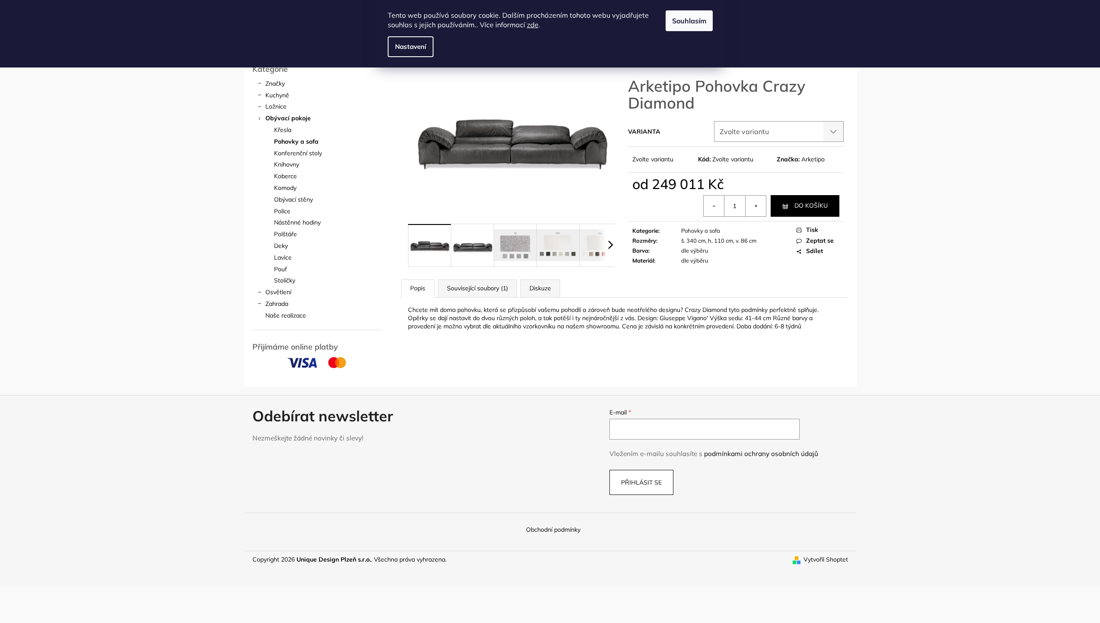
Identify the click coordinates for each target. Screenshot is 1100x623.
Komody (285, 188)
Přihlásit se (641, 482)
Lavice (283, 257)
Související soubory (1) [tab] (477, 288)
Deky (281, 246)
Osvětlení (278, 292)
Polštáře (285, 234)
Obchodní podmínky (553, 529)
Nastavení (410, 46)
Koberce (285, 176)
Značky (275, 83)
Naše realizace (285, 315)
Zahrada (276, 304)
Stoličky (284, 280)
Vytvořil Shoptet (825, 559)
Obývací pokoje (288, 118)
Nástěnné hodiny (297, 222)
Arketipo (813, 159)
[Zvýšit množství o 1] (755, 206)
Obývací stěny (293, 199)
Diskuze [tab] (540, 288)
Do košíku (811, 205)
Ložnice (276, 106)
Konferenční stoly (298, 153)
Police (282, 211)
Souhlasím (689, 20)
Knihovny (286, 164)
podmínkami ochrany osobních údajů (761, 454)
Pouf (280, 269)
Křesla (282, 130)
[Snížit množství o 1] (714, 206)
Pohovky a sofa (296, 141)
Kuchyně (277, 95)
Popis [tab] (417, 288)
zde (533, 24)
